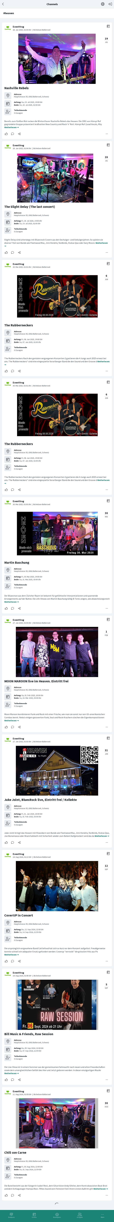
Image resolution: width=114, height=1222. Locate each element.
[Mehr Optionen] (107, 134)
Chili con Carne (15, 1152)
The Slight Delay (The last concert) (29, 206)
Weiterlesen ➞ (11, 127)
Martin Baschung (16, 562)
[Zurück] (3, 4)
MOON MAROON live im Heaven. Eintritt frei (36, 681)
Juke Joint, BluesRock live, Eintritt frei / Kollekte (40, 800)
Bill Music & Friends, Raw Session (28, 1034)
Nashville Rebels (16, 88)
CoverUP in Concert (18, 915)
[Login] (110, 4)
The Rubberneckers (18, 325)
